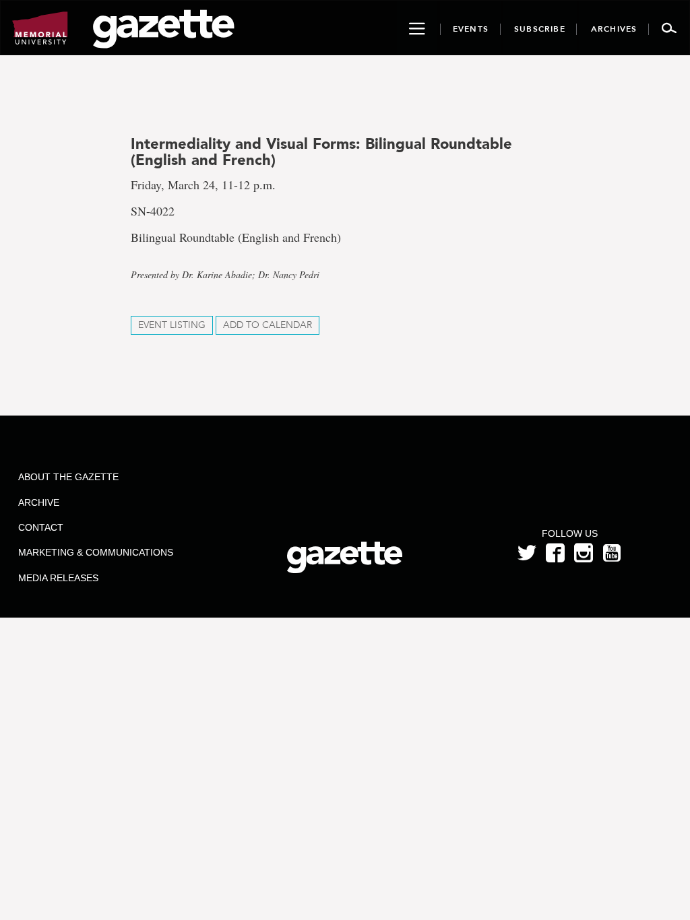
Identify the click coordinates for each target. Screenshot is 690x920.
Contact (40, 527)
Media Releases (58, 577)
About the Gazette (68, 476)
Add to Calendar (267, 325)
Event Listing (172, 325)
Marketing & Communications (95, 552)
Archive (38, 502)
